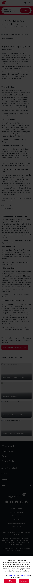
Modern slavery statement (16, 523)
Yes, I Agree (10, 581)
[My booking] (25, 3)
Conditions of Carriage (16, 512)
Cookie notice (16, 526)
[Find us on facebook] (11, 502)
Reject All (23, 581)
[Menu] (29, 3)
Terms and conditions (16, 508)
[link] (16, 446)
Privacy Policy (24, 575)
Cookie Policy (12, 575)
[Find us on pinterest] (26, 502)
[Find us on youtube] (21, 502)
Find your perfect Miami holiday (14, 347)
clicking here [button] (24, 571)
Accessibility (16, 519)
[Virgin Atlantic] (6, 3)
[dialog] (16, 571)
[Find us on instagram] (6, 502)
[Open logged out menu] (20, 3)
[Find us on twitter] (16, 502)
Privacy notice (16, 516)
